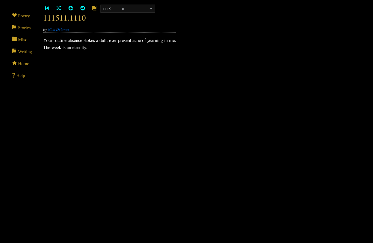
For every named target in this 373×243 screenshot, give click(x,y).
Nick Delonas (58, 29)
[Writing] (94, 8)
